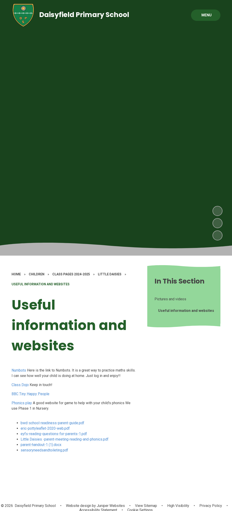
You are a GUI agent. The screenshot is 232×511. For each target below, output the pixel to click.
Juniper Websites (110, 506)
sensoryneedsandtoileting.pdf (44, 450)
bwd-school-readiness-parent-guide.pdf (52, 423)
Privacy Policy (210, 506)
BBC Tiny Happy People (30, 394)
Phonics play (22, 403)
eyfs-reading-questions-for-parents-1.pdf (54, 434)
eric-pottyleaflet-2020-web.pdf (45, 428)
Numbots (19, 370)
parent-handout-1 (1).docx (41, 445)
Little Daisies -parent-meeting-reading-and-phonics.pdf (65, 439)
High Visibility (178, 506)
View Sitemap (146, 506)
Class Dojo (20, 385)
